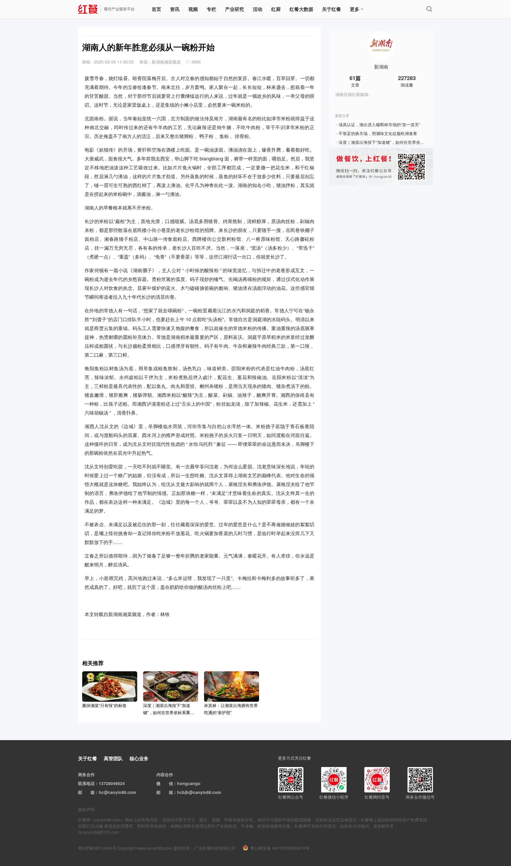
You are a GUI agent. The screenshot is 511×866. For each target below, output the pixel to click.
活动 (257, 9)
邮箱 (90, 792)
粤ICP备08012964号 (97, 848)
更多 (354, 9)
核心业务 (139, 758)
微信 (168, 783)
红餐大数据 (301, 9)
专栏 (211, 9)
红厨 (276, 9)
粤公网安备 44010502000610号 (279, 848)
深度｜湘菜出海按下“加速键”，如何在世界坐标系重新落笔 (392, 142)
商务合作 (86, 774)
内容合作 (164, 774)
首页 (156, 9)
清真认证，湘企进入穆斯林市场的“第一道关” (379, 124)
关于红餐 (331, 9)
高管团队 (113, 758)
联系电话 (86, 783)
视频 (193, 9)
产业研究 (234, 9)
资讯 (175, 9)
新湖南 (381, 66)
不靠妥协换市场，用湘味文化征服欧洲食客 (378, 133)
